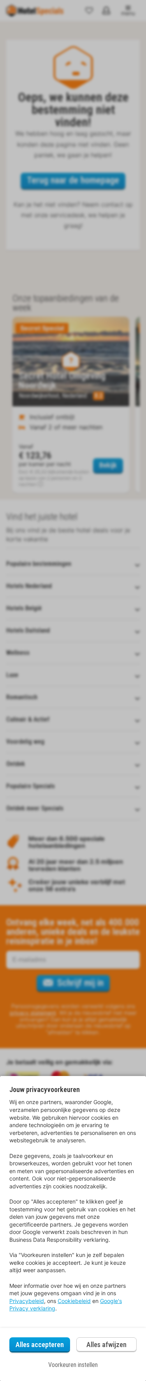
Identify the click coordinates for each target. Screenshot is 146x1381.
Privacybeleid (26, 1301)
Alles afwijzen (106, 1344)
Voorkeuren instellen (73, 1365)
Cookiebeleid (74, 1301)
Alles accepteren (40, 1344)
